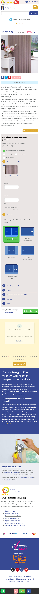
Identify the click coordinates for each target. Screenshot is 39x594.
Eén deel (27, 238)
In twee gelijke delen (11, 239)
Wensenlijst (17, 77)
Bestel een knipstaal (31, 131)
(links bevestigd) (27, 240)
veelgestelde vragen (26, 477)
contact (7, 480)
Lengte (6, 183)
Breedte (6, 196)
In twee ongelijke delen (11, 277)
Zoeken (32, 13)
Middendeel (11, 257)
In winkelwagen (31, 311)
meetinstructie (7, 424)
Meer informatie (19, 82)
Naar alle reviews (19, 364)
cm (5, 191)
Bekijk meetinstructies (11, 466)
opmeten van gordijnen (11, 472)
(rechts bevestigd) (27, 259)
